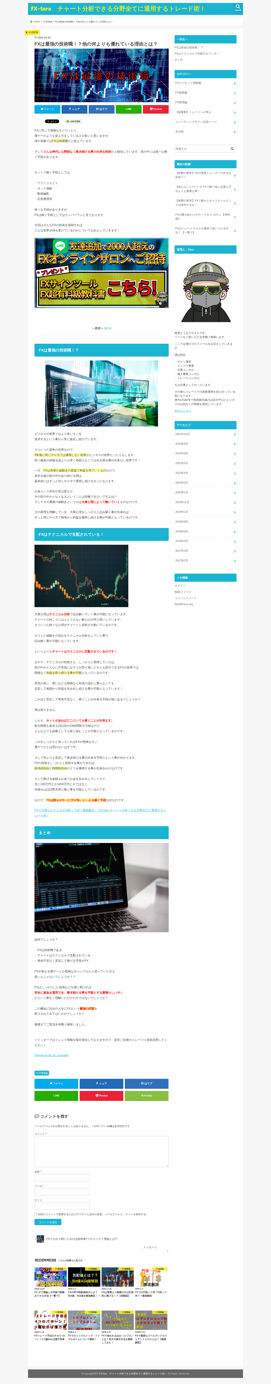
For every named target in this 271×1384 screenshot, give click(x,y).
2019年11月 (182, 502)
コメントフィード (186, 598)
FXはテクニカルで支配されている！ (197, 53)
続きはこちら (183, 410)
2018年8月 (181, 521)
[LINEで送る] (73, 121)
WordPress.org (184, 604)
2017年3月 (181, 550)
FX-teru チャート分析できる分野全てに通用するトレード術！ (118, 8)
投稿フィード (183, 592)
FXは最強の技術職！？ (189, 47)
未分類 (179, 131)
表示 (107, 328)
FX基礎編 (43, 1073)
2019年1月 (181, 511)
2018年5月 (181, 541)
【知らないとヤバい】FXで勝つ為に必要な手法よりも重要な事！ (203, 188)
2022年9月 (181, 443)
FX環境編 (181, 102)
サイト (38, 1200)
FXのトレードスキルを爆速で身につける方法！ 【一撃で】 (202, 230)
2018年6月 (181, 531)
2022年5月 (181, 463)
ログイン (180, 585)
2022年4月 (181, 472)
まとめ (179, 59)
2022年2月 (181, 492)
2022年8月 (181, 453)
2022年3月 (181, 482)
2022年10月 (182, 434)
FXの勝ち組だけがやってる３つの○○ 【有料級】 (202, 216)
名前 (37, 1171)
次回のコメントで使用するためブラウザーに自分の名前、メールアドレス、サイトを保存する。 (93, 1214)
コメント (40, 1133)
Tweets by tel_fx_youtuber (51, 1055)
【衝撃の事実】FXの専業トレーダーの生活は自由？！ (203, 175)
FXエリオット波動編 (188, 82)
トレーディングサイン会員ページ (196, 121)
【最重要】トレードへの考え (193, 112)
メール (39, 1185)
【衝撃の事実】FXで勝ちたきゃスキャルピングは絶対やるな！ (203, 202)
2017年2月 (181, 560)
